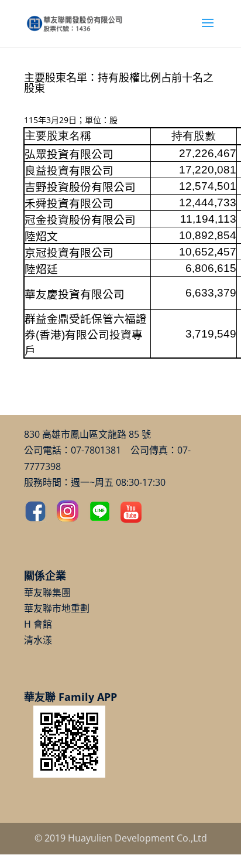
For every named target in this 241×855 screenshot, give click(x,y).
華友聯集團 (47, 592)
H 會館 (38, 624)
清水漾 (38, 639)
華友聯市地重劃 (56, 608)
